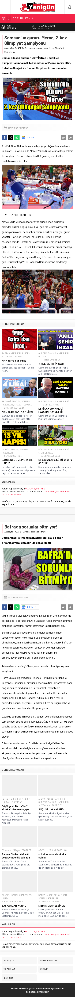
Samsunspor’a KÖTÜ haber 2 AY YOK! (55, 461)
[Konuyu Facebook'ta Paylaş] (4, 137)
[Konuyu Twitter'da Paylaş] (10, 137)
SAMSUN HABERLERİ (58, 353)
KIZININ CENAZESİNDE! (52, 905)
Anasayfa (8, 48)
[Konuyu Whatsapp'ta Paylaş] (17, 137)
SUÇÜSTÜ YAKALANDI (51, 809)
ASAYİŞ (5, 449)
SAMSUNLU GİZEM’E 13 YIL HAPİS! (17, 461)
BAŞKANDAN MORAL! (14, 905)
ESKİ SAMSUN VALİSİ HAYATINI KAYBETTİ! (50, 410)
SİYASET (18, 404)
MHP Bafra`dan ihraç (14, 360)
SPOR (41, 452)
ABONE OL (32, 137)
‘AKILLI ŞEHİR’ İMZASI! (51, 363)
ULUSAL (42, 356)
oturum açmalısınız (35, 488)
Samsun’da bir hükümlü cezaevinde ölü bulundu (16, 856)
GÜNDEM (19, 48)
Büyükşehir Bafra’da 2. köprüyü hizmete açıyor (16, 808)
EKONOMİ (6, 401)
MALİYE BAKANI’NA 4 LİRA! (17, 411)
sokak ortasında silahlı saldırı (52, 856)
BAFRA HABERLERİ (11, 353)
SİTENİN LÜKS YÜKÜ (24, 18)
